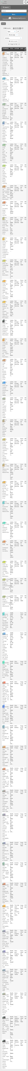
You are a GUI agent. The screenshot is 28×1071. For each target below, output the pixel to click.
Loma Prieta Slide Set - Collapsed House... (11, 567)
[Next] (18, 44)
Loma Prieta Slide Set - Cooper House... (11, 388)
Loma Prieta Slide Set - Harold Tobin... (11, 244)
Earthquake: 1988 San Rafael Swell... (11, 937)
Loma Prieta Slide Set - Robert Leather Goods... (11, 447)
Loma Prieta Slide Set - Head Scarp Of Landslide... (11, 328)
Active (3, 23)
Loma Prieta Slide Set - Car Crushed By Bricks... (11, 367)
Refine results (13, 41)
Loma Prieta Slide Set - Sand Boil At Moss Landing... (11, 152)
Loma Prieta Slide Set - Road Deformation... (11, 192)
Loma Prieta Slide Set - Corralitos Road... (11, 208)
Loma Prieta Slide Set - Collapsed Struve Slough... (11, 111)
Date (21, 48)
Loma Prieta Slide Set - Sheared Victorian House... (11, 530)
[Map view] (22, 28)
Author (16, 48)
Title (11, 48)
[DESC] (18, 31)
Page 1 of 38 (14, 44)
